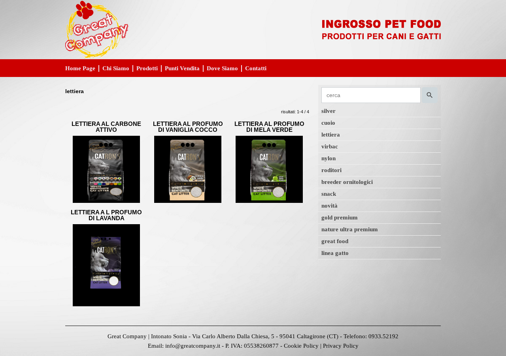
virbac (329, 146)
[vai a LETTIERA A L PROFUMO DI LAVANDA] (106, 265)
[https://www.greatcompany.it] (253, 29)
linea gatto (335, 253)
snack (328, 194)
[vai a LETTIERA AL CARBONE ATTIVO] (106, 169)
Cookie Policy (301, 346)
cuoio (328, 123)
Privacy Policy (341, 346)
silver (328, 111)
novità (329, 205)
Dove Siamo (222, 68)
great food (334, 241)
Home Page (80, 68)
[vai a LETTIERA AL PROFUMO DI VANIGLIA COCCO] (187, 169)
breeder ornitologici (347, 182)
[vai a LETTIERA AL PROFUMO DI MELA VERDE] (269, 169)
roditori (331, 170)
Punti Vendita (182, 68)
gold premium (339, 217)
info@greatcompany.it (192, 346)
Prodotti (147, 68)
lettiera (330, 134)
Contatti (255, 68)
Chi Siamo (115, 68)
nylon (328, 158)
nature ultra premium (349, 229)
